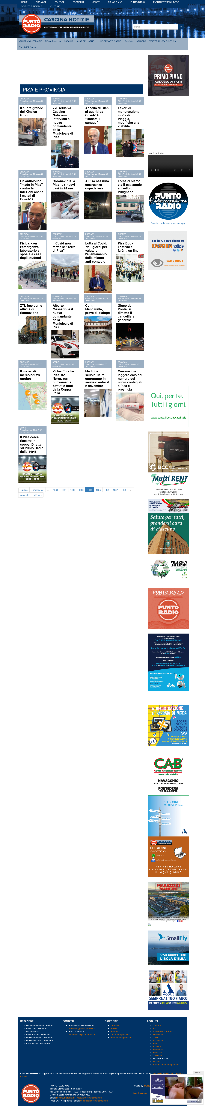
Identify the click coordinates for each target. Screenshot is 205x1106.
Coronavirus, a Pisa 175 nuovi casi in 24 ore (64, 184)
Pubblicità (158, 1073)
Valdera (156, 1061)
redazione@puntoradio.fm (89, 1097)
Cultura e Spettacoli (120, 1034)
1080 (55, 489)
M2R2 (147, 1085)
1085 (98, 489)
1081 (64, 489)
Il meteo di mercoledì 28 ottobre (30, 375)
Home (24, 2)
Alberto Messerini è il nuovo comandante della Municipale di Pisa (63, 316)
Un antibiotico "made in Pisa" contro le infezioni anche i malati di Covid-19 (31, 190)
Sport (96, 2)
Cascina (157, 1025)
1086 (106, 489)
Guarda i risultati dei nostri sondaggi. (168, 223)
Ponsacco (157, 1052)
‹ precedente (37, 489)
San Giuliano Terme (162, 1031)
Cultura (55, 6)
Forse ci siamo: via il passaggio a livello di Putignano (130, 186)
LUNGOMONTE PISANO (109, 41)
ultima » (38, 494)
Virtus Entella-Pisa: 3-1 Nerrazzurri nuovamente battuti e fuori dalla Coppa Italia (63, 382)
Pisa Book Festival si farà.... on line (128, 247)
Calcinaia (157, 1055)
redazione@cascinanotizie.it (82, 1028)
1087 (115, 489)
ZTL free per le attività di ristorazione (31, 309)
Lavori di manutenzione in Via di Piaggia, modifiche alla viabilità (128, 117)
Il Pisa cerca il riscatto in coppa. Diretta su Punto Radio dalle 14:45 (32, 444)
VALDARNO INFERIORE (30, 41)
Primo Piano (115, 2)
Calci (155, 1037)
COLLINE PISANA (27, 47)
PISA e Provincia (53, 41)
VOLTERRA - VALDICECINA (162, 41)
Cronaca (41, 2)
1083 (81, 489)
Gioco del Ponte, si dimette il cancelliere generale (126, 312)
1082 (72, 489)
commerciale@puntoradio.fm (82, 1034)
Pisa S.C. (129, 41)
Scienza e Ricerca (31, 6)
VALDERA (141, 41)
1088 (124, 489)
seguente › (25, 494)
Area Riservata (140, 1093)
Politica (59, 2)
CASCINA (68, 41)
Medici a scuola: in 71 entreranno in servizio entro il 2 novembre (97, 378)
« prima (24, 489)
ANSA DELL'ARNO (85, 41)
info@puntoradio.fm (65, 1097)
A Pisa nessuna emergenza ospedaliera (97, 184)
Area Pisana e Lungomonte (166, 1064)
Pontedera (158, 1049)
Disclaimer (169, 1073)
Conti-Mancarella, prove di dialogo (97, 309)
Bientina (157, 1046)
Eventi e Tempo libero (166, 2)
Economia (78, 2)
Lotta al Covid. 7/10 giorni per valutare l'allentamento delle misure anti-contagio (96, 252)
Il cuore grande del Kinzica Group (31, 111)
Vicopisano (158, 1040)
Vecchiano (158, 1034)
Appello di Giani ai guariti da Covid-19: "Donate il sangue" (97, 115)
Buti (155, 1043)
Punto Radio (137, 2)
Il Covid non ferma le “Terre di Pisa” (64, 247)
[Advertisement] (81, 65)
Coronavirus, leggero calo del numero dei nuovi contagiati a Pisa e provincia (130, 380)
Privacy (179, 1073)
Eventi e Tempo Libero (122, 1037)
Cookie (23, 1076)
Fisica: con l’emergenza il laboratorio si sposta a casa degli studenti (30, 250)
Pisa (155, 1028)
